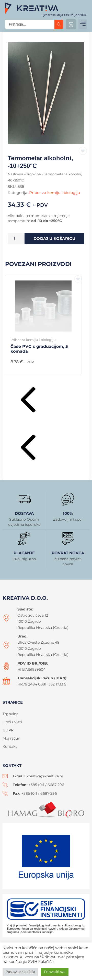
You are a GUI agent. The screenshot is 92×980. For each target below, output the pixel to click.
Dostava (24, 513)
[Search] (58, 24)
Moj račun (11, 738)
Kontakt (10, 746)
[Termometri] (46, 93)
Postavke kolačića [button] (20, 972)
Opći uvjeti (12, 722)
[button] (82, 24)
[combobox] (29, 24)
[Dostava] (24, 499)
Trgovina (33, 174)
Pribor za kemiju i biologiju (54, 192)
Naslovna (15, 174)
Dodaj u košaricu (54, 238)
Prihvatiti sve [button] (54, 972)
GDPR (8, 730)
